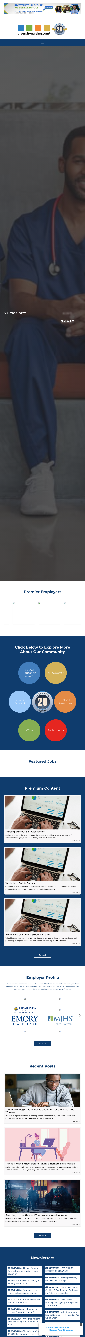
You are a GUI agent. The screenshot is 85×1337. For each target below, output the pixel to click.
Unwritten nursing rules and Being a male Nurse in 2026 (24, 1321)
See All (42, 955)
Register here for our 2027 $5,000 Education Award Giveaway (60, 1328)
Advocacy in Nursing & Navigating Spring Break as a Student (61, 1302)
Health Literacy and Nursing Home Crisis (24, 1282)
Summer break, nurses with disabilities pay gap (23, 1291)
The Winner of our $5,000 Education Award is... (24, 1332)
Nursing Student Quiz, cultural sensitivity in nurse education (23, 1271)
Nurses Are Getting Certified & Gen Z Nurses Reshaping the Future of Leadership (62, 1290)
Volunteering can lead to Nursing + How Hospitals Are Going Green (62, 1315)
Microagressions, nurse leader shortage (61, 1279)
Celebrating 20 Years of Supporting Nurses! (22, 1310)
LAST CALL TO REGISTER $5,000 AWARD (59, 1269)
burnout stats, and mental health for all (24, 1301)
